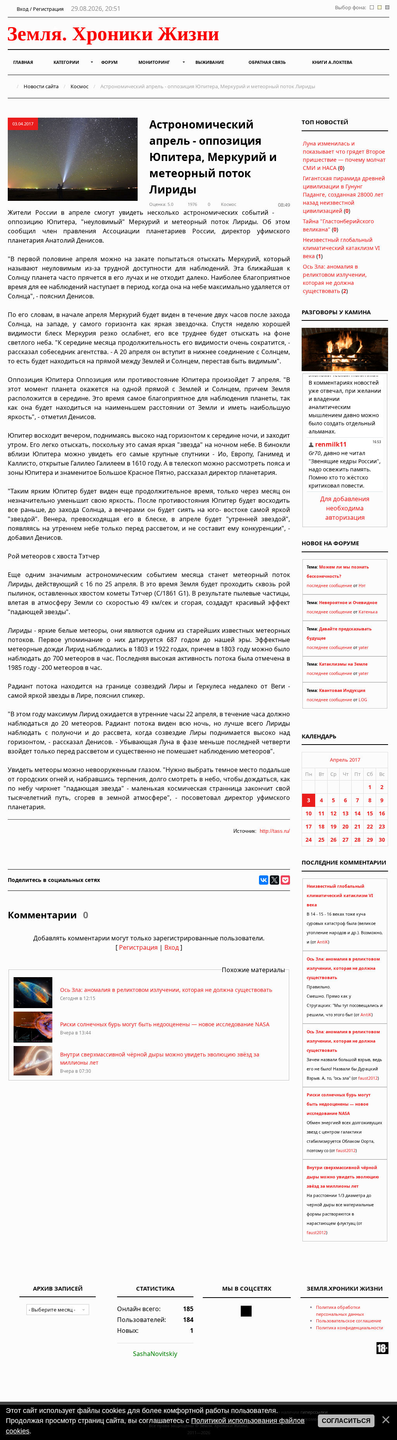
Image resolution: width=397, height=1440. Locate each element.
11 (321, 813)
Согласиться (346, 1421)
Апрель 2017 (345, 759)
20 (345, 826)
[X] (274, 880)
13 (345, 813)
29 (370, 839)
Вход (171, 947)
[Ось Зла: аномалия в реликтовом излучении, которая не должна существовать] (33, 1006)
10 (309, 813)
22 (370, 826)
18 (321, 826)
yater (363, 647)
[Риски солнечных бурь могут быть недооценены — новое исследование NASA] (33, 1040)
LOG (363, 699)
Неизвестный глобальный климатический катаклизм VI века (341, 248)
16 (382, 813)
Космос (79, 86)
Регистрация (138, 947)
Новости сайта (41, 86)
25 (321, 839)
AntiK (322, 942)
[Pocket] (285, 880)
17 (309, 826)
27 (345, 839)
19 (333, 826)
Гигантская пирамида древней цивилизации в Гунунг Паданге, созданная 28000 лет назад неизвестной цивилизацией (344, 194)
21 (357, 826)
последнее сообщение (329, 585)
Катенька (368, 612)
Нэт (362, 585)
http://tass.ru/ (275, 831)
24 (309, 839)
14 (357, 813)
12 (333, 813)
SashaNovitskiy (155, 1353)
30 (382, 839)
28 (357, 839)
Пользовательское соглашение (348, 1321)
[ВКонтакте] (263, 880)
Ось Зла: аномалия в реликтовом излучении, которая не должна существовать (166, 989)
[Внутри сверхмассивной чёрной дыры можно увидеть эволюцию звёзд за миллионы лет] (33, 1075)
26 (333, 839)
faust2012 (368, 1078)
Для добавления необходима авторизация (344, 508)
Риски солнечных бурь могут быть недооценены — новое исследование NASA (164, 1024)
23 (382, 826)
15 (370, 813)
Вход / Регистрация (40, 8)
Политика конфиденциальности (349, 1327)
